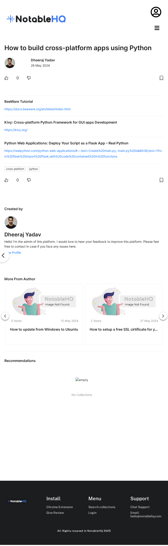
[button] (157, 28)
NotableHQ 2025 (99, 530)
